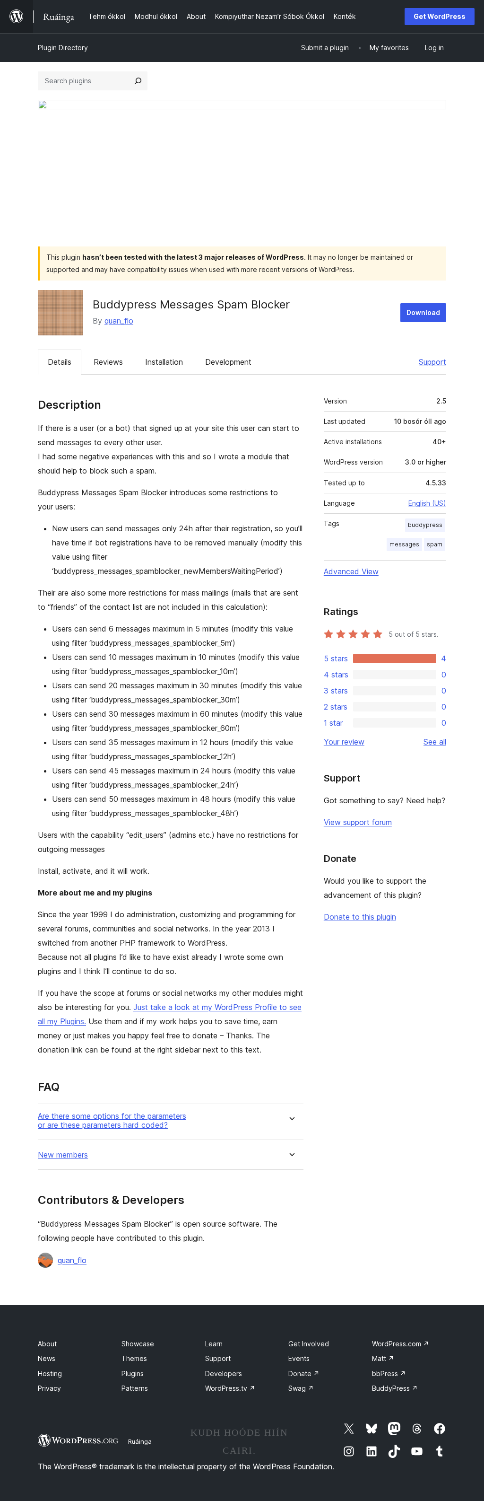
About (47, 1344)
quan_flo (118, 320)
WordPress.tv (230, 1388)
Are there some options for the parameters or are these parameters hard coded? (112, 1121)
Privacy (49, 1388)
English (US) (427, 503)
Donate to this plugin (360, 917)
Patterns (134, 1388)
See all (435, 741)
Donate (304, 1373)
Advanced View (351, 571)
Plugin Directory (63, 48)
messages (404, 544)
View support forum (358, 822)
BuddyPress (395, 1388)
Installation (164, 362)
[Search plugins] (138, 80)
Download (423, 312)
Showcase (137, 1344)
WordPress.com (400, 1344)
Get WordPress (440, 16)
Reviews (108, 362)
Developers (223, 1373)
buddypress (425, 524)
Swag (301, 1388)
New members (63, 1154)
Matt (383, 1358)
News (46, 1358)
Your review (344, 741)
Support (432, 362)
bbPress (389, 1373)
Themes (134, 1358)
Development (228, 362)
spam (434, 544)
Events (299, 1358)
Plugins (132, 1373)
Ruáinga (140, 1441)
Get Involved (308, 1344)
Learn (214, 1344)
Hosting (50, 1373)
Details (59, 362)
